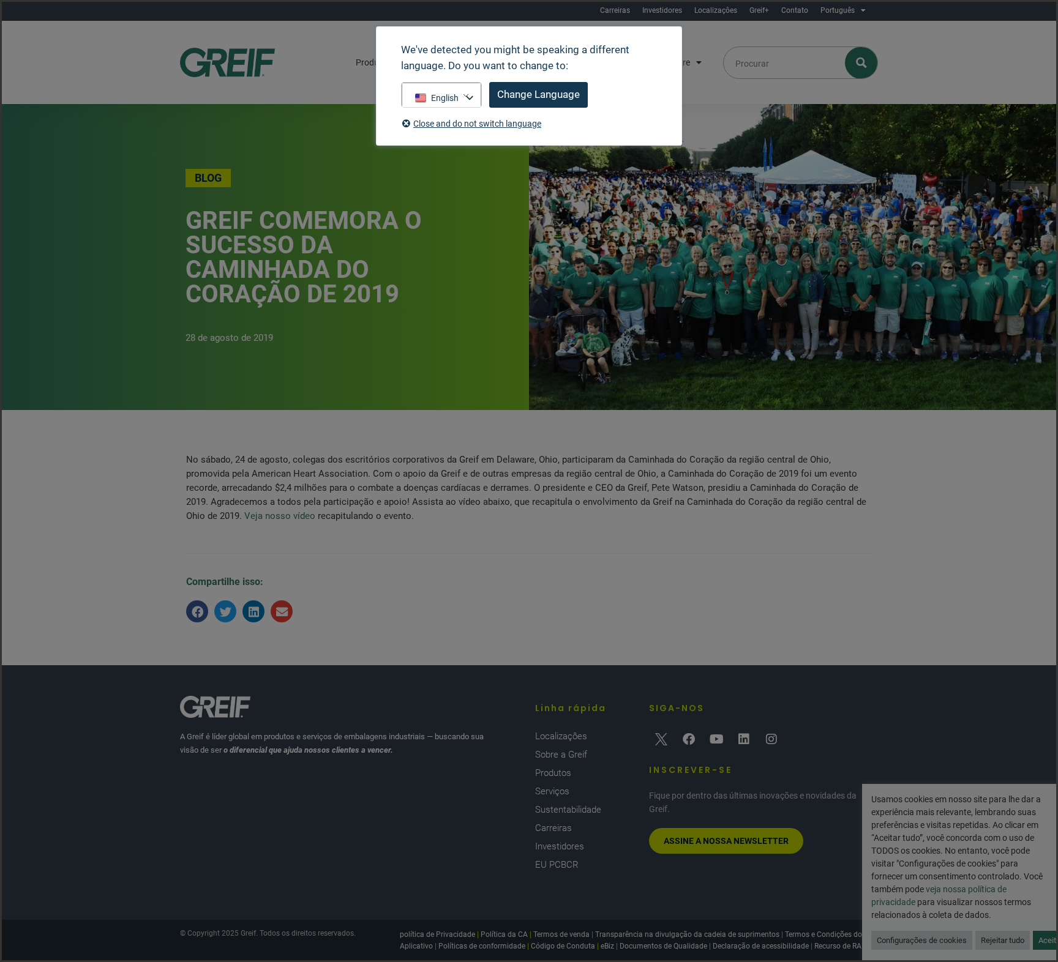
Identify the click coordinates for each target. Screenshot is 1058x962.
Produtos (553, 772)
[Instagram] (771, 739)
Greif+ (759, 10)
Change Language (538, 94)
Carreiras (615, 10)
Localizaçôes (715, 10)
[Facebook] (689, 739)
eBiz (607, 946)
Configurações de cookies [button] (922, 940)
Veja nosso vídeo (279, 515)
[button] (197, 611)
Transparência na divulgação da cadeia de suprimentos (687, 934)
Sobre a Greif (561, 754)
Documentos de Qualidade (663, 946)
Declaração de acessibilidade (761, 946)
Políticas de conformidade (481, 946)
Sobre (679, 62)
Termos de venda (561, 934)
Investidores (662, 10)
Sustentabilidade (568, 809)
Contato (794, 10)
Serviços (552, 791)
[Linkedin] (744, 739)
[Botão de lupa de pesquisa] (862, 63)
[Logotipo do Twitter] (661, 739)
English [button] (445, 98)
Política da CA (504, 934)
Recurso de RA (837, 946)
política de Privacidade (437, 934)
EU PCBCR (557, 864)
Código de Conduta (563, 946)
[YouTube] (716, 739)
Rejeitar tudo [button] (1002, 940)
